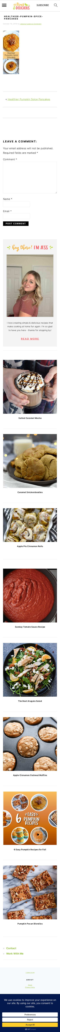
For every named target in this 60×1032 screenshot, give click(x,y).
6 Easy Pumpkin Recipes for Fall (30, 849)
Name (7, 199)
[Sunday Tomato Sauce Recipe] (30, 595)
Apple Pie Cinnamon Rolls (30, 546)
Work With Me (15, 953)
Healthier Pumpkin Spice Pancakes (29, 99)
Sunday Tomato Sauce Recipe (30, 627)
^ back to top (30, 972)
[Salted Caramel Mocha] (30, 387)
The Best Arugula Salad (30, 701)
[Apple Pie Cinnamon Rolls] (30, 525)
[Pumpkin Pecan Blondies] (30, 892)
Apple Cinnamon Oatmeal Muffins (30, 775)
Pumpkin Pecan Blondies (30, 924)
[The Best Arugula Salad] (30, 670)
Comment (10, 159)
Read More (30, 338)
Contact (11, 948)
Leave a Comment (34, 24)
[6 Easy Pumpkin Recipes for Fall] (30, 818)
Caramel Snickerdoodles (30, 492)
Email (7, 211)
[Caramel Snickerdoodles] (30, 461)
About (30, 985)
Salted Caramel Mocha (30, 418)
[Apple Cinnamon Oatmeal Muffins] (30, 744)
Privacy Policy (30, 987)
